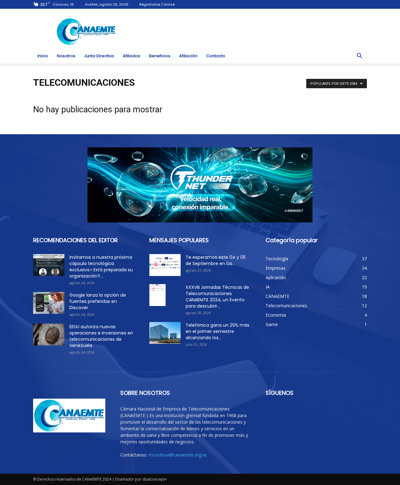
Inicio (43, 56)
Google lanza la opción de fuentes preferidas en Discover (97, 301)
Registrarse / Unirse (157, 4)
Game (272, 324)
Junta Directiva (99, 56)
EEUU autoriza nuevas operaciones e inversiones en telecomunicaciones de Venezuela (101, 336)
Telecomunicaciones (286, 306)
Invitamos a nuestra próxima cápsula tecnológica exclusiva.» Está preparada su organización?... (101, 266)
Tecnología (277, 259)
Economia (276, 315)
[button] (359, 56)
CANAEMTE (277, 296)
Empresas (276, 268)
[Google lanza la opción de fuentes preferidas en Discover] (48, 303)
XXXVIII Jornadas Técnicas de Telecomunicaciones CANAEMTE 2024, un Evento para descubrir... (217, 296)
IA (268, 287)
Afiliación (188, 56)
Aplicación (276, 277)
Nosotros (66, 56)
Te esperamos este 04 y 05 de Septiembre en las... (216, 260)
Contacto (215, 56)
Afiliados (131, 56)
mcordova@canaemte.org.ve (177, 455)
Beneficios (159, 56)
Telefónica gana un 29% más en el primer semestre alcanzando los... (217, 331)
